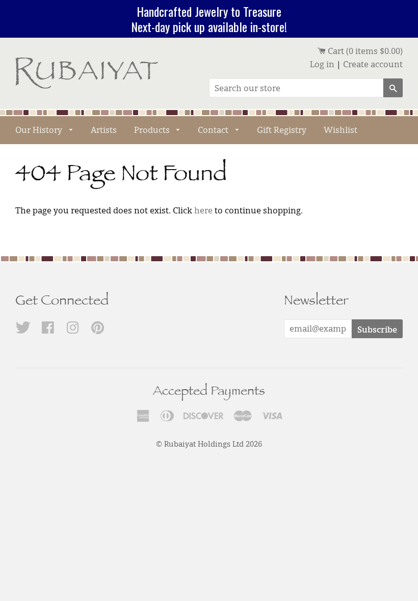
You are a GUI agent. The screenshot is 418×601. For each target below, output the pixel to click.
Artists (104, 130)
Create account (373, 64)
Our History (39, 130)
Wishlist (340, 130)
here (203, 210)
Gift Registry (281, 130)
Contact (214, 130)
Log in (322, 64)
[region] (209, 19)
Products (153, 130)
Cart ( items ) (364, 51)
